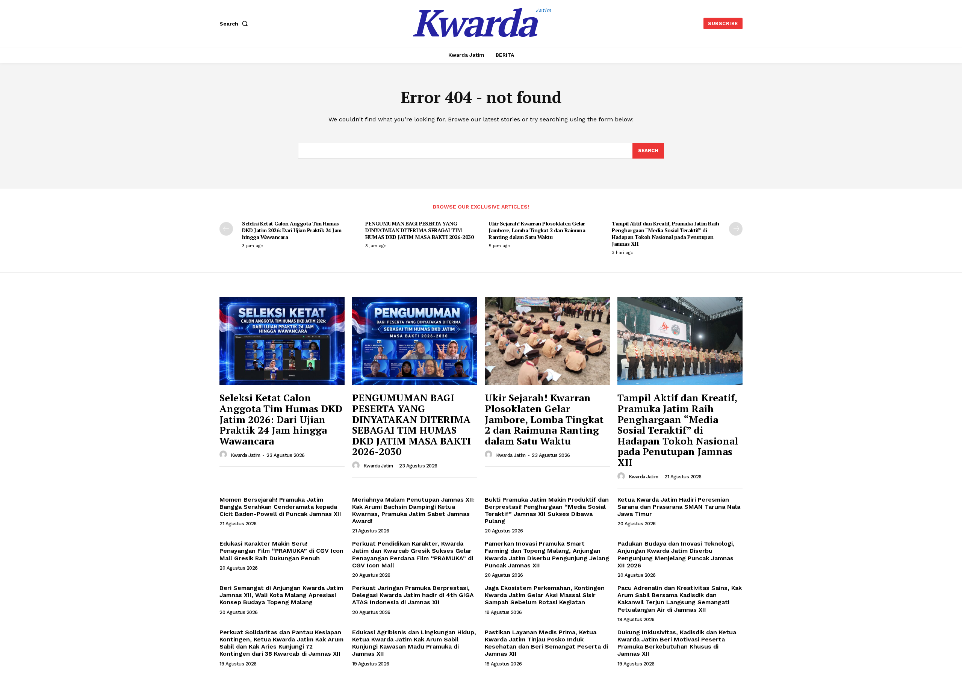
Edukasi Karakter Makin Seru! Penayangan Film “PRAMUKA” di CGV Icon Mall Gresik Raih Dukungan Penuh (281, 550)
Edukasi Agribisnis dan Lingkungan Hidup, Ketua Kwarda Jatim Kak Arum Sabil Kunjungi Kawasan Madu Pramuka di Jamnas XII (414, 643)
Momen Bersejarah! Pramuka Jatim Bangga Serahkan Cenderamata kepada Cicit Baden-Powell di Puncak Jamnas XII (280, 506)
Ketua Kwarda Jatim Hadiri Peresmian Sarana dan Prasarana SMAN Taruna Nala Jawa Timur (678, 506)
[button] (235, 24)
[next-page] (736, 229)
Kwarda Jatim (245, 455)
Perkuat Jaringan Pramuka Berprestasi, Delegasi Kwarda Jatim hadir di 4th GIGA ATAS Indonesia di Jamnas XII (413, 595)
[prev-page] (226, 229)
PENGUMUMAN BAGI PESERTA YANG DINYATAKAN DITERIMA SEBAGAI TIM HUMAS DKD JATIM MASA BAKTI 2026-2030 (419, 230)
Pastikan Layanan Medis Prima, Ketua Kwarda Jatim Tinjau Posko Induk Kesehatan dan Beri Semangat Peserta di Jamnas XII (546, 643)
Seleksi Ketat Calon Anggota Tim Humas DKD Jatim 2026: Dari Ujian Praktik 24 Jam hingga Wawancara (292, 230)
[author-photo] (224, 455)
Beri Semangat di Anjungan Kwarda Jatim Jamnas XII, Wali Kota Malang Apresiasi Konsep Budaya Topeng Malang (281, 595)
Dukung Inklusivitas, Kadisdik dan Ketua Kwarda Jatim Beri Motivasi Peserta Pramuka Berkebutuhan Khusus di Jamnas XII (676, 643)
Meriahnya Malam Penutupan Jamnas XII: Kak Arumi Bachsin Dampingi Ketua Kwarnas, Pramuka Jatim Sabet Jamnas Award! (413, 510)
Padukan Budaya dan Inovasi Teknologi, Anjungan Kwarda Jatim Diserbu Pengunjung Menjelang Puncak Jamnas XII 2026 (676, 554)
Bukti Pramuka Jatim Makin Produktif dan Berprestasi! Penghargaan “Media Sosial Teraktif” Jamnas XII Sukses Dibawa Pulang (547, 510)
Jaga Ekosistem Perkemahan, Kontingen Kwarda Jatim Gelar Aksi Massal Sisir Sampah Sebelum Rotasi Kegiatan (545, 595)
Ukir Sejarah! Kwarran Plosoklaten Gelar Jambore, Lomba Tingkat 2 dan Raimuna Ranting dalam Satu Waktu (537, 230)
